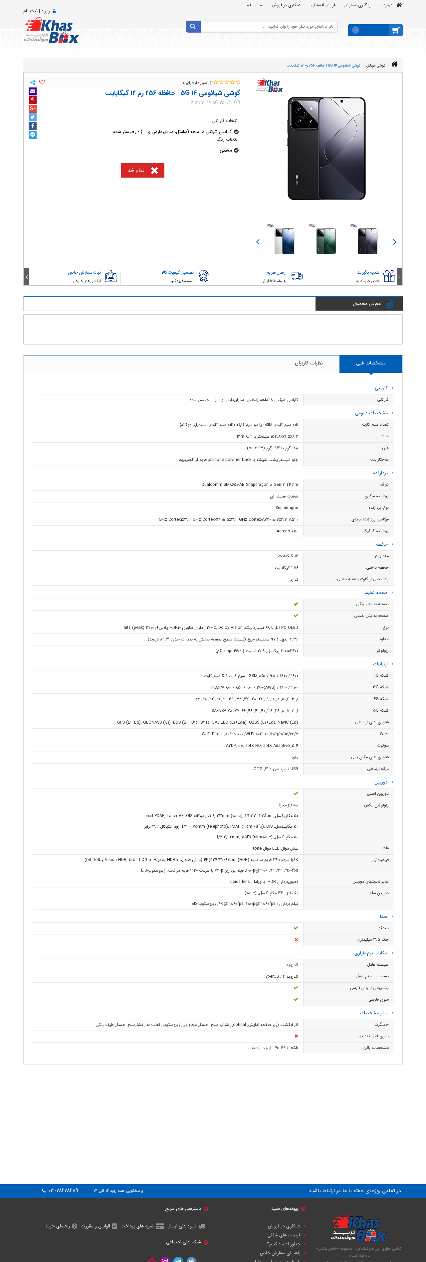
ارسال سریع (276, 272)
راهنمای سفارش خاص (280, 1253)
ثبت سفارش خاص (84, 272)
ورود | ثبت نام (36, 11)
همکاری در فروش (287, 5)
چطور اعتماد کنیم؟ (284, 1244)
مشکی (226, 150)
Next (258, 241)
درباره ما (385, 5)
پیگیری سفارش (357, 5)
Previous (395, 241)
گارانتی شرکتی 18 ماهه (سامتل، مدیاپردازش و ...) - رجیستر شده (172, 131)
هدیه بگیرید (368, 272)
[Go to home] (394, 64)
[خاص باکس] (51, 29)
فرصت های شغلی (284, 1235)
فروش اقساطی (323, 5)
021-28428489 (62, 1191)
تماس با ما (254, 5)
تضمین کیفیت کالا (177, 272)
